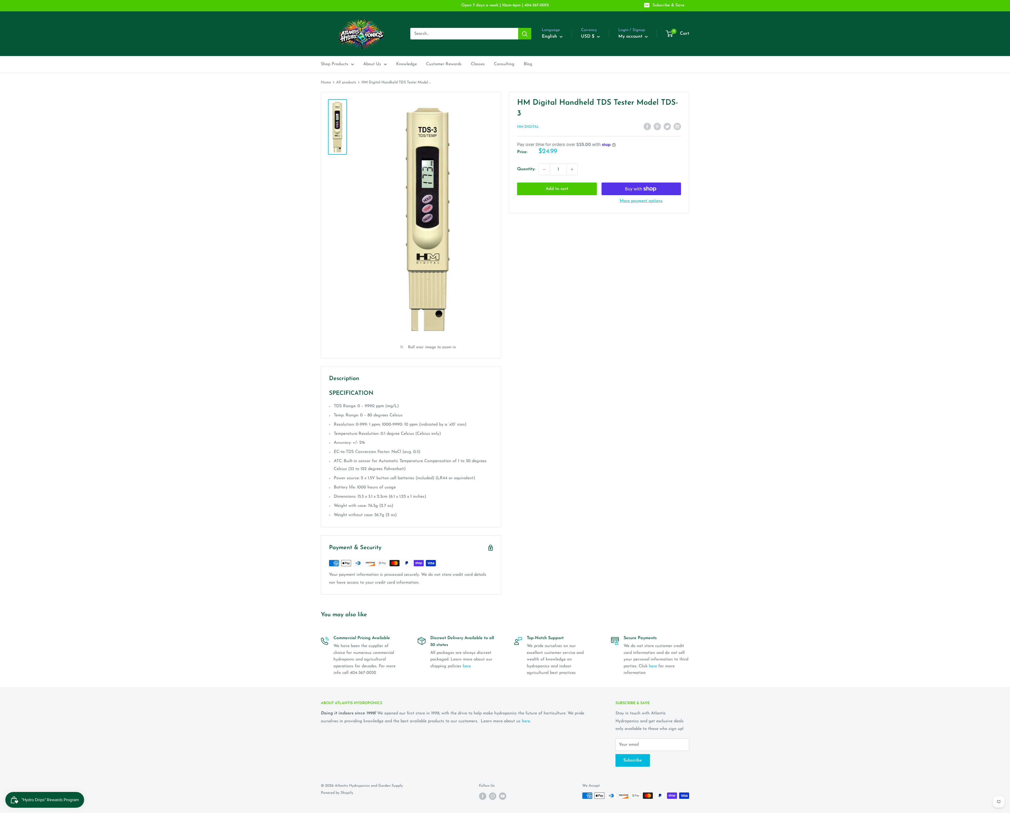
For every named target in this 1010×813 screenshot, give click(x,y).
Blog (528, 64)
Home (326, 82)
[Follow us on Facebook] (482, 796)
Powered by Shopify (337, 793)
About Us (372, 64)
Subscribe (632, 760)
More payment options (641, 201)
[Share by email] (677, 126)
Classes (478, 64)
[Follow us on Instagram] (492, 796)
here (467, 666)
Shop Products (334, 64)
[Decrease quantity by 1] (544, 169)
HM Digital (528, 127)
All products (346, 82)
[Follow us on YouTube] (502, 796)
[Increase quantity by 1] (572, 169)
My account (631, 36)
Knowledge (406, 64)
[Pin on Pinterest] (657, 126)
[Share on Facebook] (647, 126)
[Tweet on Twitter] (667, 126)
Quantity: (526, 169)
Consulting (504, 64)
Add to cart (557, 189)
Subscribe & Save (668, 5)
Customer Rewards (444, 64)
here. (526, 721)
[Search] (524, 33)
